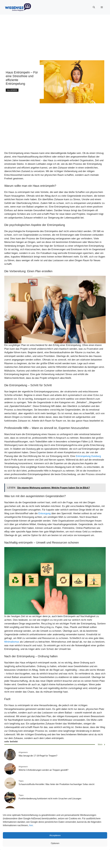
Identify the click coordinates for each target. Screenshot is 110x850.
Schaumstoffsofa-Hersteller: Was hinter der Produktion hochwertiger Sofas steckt (56, 784)
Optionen (55, 843)
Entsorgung (44, 513)
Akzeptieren (55, 835)
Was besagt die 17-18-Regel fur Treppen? (38, 755)
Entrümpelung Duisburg (88, 456)
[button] (94, 7)
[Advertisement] (55, 35)
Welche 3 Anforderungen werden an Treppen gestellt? (43, 770)
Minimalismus (12, 641)
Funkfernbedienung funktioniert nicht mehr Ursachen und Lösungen (50, 798)
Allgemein (12, 90)
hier (31, 825)
